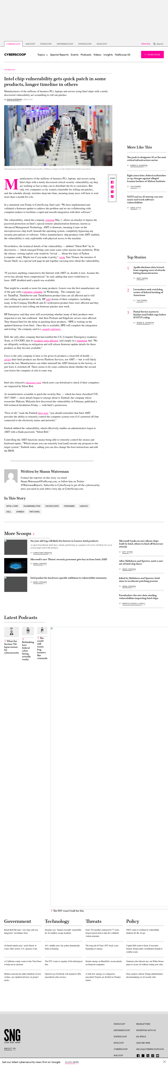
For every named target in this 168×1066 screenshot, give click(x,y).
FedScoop (46, 43)
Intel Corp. (12, 506)
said (48, 299)
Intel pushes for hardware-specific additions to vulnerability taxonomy (68, 578)
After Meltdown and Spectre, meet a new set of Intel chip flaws (141, 562)
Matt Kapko (142, 278)
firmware (69, 506)
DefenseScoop (65, 43)
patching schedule (33, 291)
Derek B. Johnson (139, 165)
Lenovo (84, 506)
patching (35, 511)
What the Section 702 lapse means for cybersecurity (11, 647)
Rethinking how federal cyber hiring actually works (28, 651)
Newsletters (143, 1023)
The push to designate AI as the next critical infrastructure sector (146, 159)
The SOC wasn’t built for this (68, 910)
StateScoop (84, 43)
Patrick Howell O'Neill (133, 603)
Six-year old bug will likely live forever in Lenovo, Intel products (64, 541)
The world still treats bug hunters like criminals (42, 648)
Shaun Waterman (14, 99)
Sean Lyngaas (40, 563)
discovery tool (33, 382)
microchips (52, 506)
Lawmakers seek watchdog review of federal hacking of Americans (148, 292)
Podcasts (86, 54)
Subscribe (154, 54)
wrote (62, 257)
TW (142, 1055)
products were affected (46, 340)
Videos (97, 54)
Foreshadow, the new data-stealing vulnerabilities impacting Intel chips (138, 597)
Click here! (72, 1062)
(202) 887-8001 (143, 1042)
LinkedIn (148, 1055)
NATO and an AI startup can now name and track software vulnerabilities (145, 199)
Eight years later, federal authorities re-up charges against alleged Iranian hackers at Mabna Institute (146, 178)
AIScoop (30, 43)
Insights (108, 54)
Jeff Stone (127, 552)
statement (82, 340)
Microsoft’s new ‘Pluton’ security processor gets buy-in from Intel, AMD (68, 559)
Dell (8, 511)
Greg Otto (135, 208)
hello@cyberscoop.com (150, 1049)
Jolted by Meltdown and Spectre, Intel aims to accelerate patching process (139, 580)
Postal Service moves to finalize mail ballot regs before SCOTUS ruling (149, 314)
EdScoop (102, 43)
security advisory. (51, 329)
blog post (43, 413)
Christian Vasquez (42, 552)
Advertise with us (146, 1030)
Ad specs (141, 1036)
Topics (41, 54)
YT (157, 1055)
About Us (10, 1048)
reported (49, 220)
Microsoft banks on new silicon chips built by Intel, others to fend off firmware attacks (141, 543)
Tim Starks (135, 186)
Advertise (145, 43)
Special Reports (59, 54)
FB (137, 1055)
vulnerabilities (31, 506)
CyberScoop (13, 43)
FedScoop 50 (122, 54)
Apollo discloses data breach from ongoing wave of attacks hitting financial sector (149, 270)
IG (152, 1055)
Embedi (20, 511)
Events (74, 54)
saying (7, 359)
